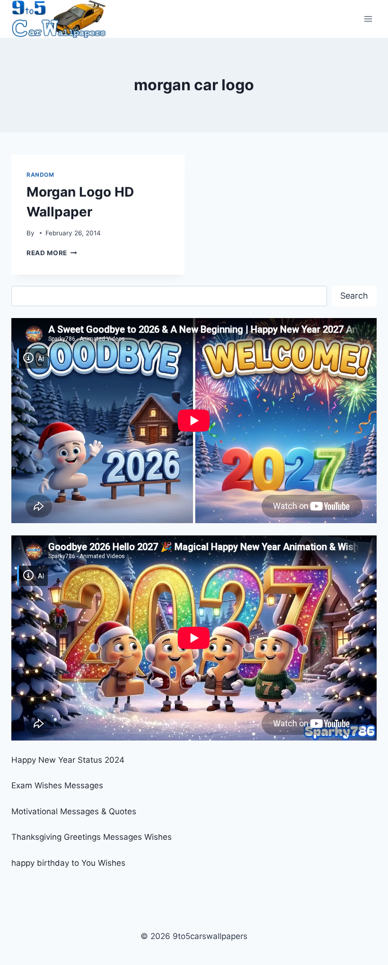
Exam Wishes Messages (57, 785)
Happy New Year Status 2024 (67, 760)
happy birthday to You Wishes (68, 863)
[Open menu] (368, 18)
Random (40, 174)
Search (354, 296)
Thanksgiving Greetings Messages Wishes (91, 837)
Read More (51, 253)
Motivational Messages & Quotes (73, 811)
